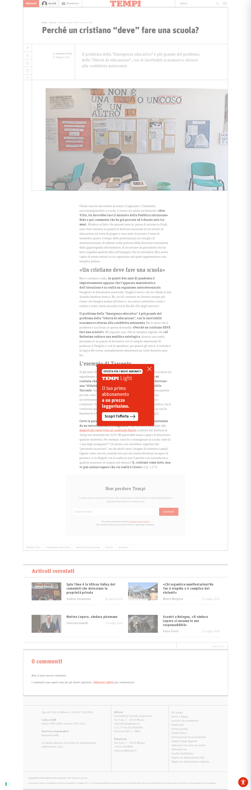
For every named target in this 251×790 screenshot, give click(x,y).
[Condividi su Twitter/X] (27, 55)
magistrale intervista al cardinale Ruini (108, 430)
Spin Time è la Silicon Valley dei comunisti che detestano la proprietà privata (90, 588)
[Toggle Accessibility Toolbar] (243, 782)
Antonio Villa (33, 547)
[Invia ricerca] (217, 3)
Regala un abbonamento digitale (190, 761)
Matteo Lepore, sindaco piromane (91, 617)
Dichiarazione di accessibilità (188, 737)
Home (44, 22)
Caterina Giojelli (77, 623)
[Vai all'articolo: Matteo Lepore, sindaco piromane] (46, 626)
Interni (53, 22)
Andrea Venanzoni (78, 599)
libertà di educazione (88, 547)
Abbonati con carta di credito (188, 745)
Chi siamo (177, 712)
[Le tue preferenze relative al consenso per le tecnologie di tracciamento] (6, 784)
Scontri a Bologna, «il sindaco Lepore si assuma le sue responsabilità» (185, 621)
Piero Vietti (171, 631)
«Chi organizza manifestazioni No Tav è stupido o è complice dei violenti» (188, 588)
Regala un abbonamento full (187, 757)
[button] (27, 77)
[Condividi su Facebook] (27, 48)
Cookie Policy (179, 733)
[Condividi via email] (27, 71)
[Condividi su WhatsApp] (27, 63)
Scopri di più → (218, 646)
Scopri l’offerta (117, 416)
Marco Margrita (173, 599)
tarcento (123, 547)
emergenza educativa (58, 547)
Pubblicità (177, 724)
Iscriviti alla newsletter (185, 720)
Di (62, 54)
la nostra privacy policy (138, 522)
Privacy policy (179, 729)
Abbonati (31, 3)
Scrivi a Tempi (179, 716)
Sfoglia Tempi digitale (184, 741)
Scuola (109, 547)
